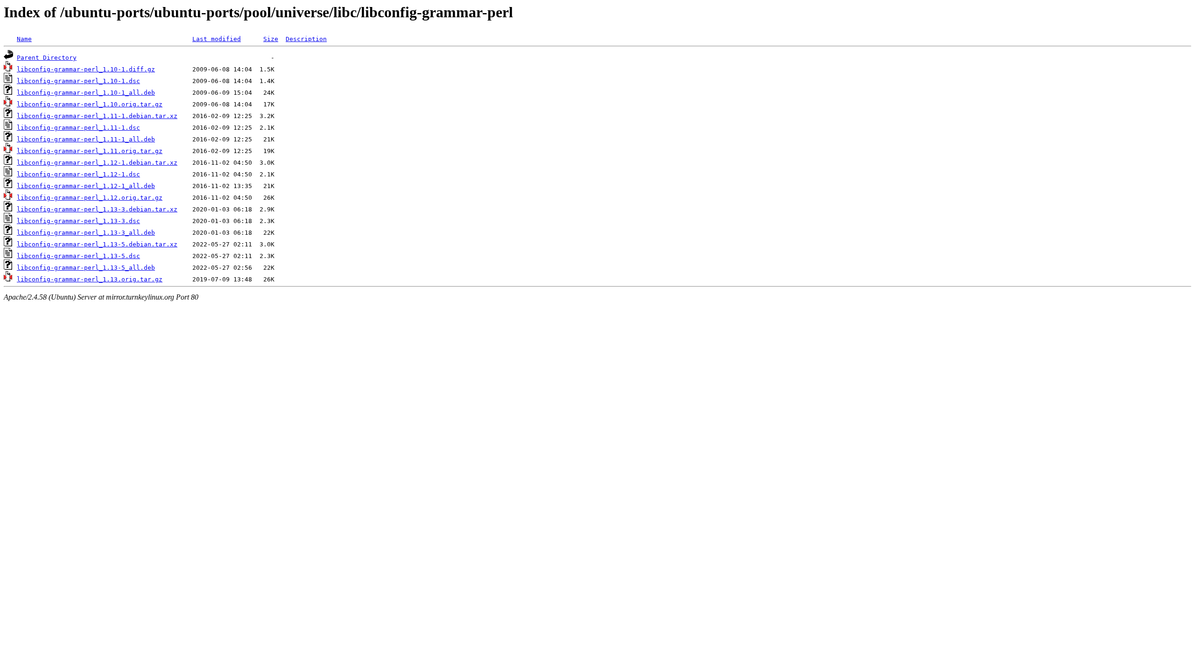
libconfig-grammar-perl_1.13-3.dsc (78, 220)
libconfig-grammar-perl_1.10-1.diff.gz (86, 69)
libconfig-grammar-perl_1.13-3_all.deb (86, 232)
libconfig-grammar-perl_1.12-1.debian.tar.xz (97, 162)
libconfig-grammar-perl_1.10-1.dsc (78, 80)
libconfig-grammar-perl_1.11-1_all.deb (86, 139)
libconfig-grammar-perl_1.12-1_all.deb (86, 185)
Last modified (216, 38)
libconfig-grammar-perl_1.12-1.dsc (78, 174)
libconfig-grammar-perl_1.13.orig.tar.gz (89, 279)
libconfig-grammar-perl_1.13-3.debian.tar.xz (97, 209)
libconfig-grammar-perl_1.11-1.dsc (78, 127)
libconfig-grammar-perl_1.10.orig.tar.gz (89, 104)
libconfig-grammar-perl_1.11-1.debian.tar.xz (97, 115)
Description (306, 38)
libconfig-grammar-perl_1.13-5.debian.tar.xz (97, 244)
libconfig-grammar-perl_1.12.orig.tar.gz (89, 197)
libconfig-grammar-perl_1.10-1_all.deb (86, 92)
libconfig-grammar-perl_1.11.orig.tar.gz (89, 150)
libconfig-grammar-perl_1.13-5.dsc (78, 255)
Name (24, 38)
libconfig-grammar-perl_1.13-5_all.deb (86, 267)
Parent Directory (47, 57)
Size (270, 38)
